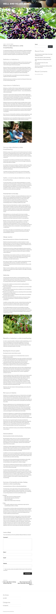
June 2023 (5, 598)
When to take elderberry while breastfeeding (42, 57)
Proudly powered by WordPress (8, 611)
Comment (5, 537)
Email (4, 557)
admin (11, 44)
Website (5, 563)
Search (36, 44)
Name (4, 552)
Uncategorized (5, 605)
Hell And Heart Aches (17, 4)
